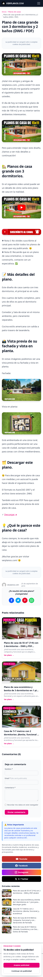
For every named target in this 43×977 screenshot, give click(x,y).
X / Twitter (23, 879)
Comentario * (10, 787)
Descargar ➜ (10, 514)
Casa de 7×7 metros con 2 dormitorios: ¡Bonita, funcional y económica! (21, 734)
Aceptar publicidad (21, 965)
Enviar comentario (16, 812)
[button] (21, 207)
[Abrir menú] (38, 3)
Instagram (23, 872)
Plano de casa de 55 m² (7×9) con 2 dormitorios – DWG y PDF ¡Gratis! (21, 646)
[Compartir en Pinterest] (24, 600)
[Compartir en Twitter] (18, 600)
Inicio (4, 12)
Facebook (23, 865)
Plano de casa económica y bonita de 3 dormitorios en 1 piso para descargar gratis (21, 690)
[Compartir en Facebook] (11, 600)
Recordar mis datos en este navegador (22, 805)
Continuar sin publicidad (21, 971)
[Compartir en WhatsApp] (31, 600)
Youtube (23, 859)
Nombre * (9, 769)
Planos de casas (14, 12)
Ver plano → (9, 655)
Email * (16, 778)
